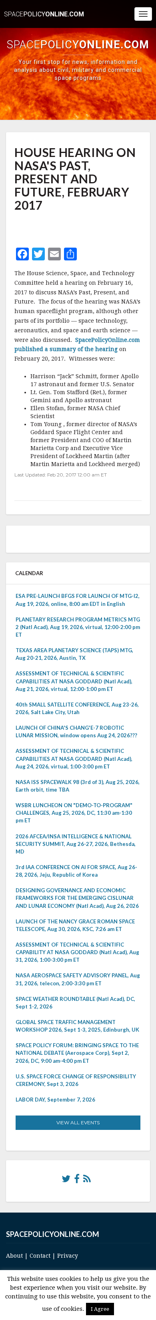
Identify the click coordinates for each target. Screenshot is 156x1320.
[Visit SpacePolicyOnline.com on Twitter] (66, 1180)
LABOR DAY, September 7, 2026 (55, 1099)
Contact (40, 1256)
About (14, 1256)
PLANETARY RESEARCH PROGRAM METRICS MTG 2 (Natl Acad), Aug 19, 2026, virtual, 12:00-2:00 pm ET (78, 627)
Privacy (67, 1256)
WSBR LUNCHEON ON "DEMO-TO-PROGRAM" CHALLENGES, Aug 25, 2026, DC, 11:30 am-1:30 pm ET (74, 813)
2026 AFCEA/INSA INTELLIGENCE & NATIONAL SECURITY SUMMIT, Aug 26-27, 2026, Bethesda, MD (76, 844)
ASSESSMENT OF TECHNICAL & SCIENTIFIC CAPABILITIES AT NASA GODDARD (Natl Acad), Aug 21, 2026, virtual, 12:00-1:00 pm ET (74, 681)
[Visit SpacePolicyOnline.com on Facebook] (77, 1180)
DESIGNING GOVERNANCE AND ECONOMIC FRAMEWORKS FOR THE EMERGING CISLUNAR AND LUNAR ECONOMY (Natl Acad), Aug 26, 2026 (77, 898)
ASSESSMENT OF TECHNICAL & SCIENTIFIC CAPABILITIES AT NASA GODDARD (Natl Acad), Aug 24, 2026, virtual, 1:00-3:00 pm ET (74, 758)
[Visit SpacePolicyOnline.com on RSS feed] (87, 1180)
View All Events (78, 1122)
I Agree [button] (100, 1309)
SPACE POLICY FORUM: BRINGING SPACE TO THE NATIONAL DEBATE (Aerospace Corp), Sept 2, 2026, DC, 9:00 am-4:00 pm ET (77, 1053)
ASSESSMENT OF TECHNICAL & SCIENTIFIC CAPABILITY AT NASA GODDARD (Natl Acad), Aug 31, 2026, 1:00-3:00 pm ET (77, 952)
